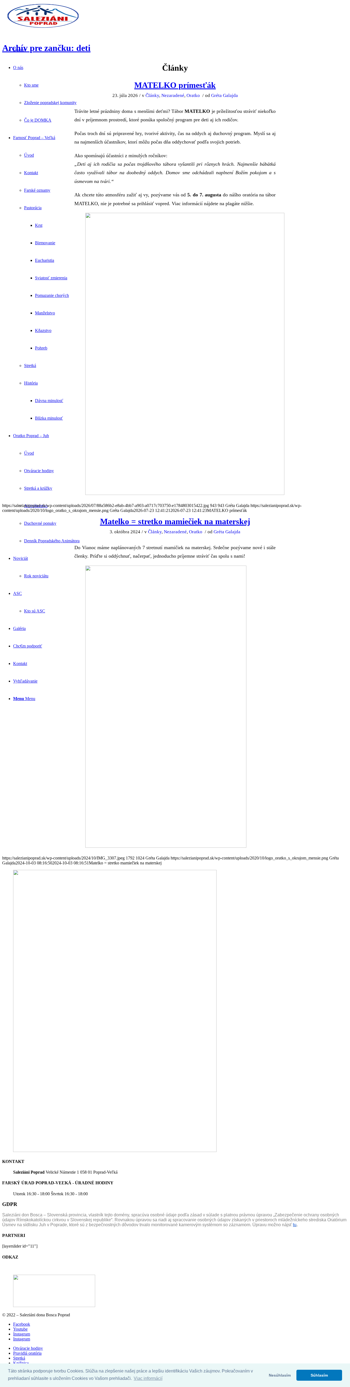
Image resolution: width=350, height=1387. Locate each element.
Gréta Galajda (224, 95)
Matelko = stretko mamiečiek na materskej (175, 521)
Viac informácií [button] (148, 1378)
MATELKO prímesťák (175, 85)
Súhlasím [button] (319, 1375)
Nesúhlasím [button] (280, 1375)
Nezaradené (172, 95)
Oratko (193, 95)
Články (152, 95)
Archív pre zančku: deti (46, 48)
